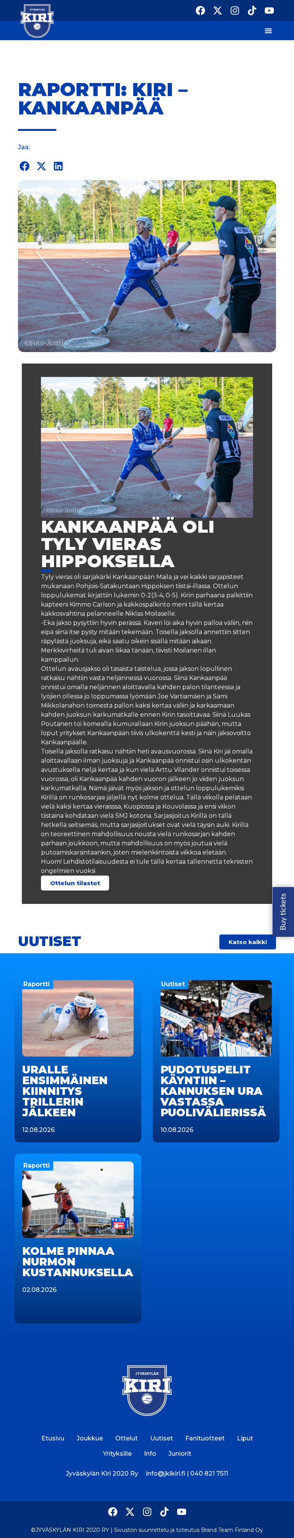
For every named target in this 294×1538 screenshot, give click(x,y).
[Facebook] (200, 10)
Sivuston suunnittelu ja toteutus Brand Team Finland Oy (188, 1530)
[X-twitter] (217, 10)
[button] (24, 166)
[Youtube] (269, 10)
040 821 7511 (209, 1473)
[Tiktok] (252, 10)
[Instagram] (235, 10)
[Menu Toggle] (268, 30)
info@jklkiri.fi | (168, 1473)
